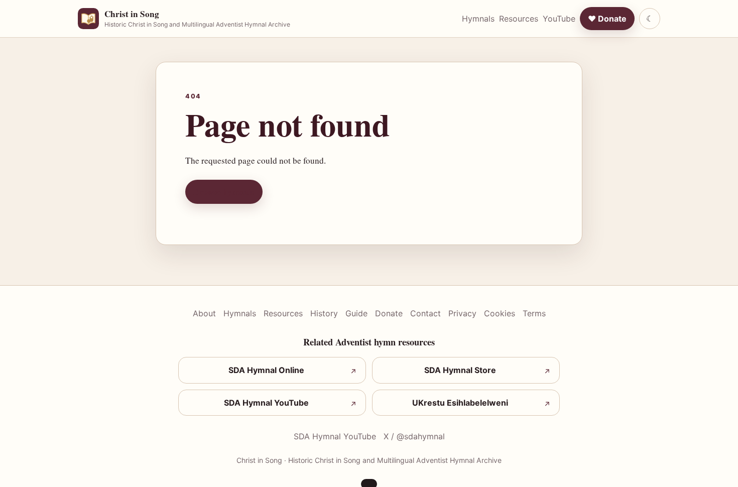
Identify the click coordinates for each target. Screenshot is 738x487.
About (204, 313)
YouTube (559, 19)
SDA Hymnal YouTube (335, 436)
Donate (389, 313)
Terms (534, 313)
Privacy (462, 313)
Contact (425, 313)
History (324, 313)
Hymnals (478, 19)
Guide (356, 313)
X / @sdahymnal (414, 436)
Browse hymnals (224, 191)
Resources (518, 19)
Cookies (499, 313)
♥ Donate (607, 19)
